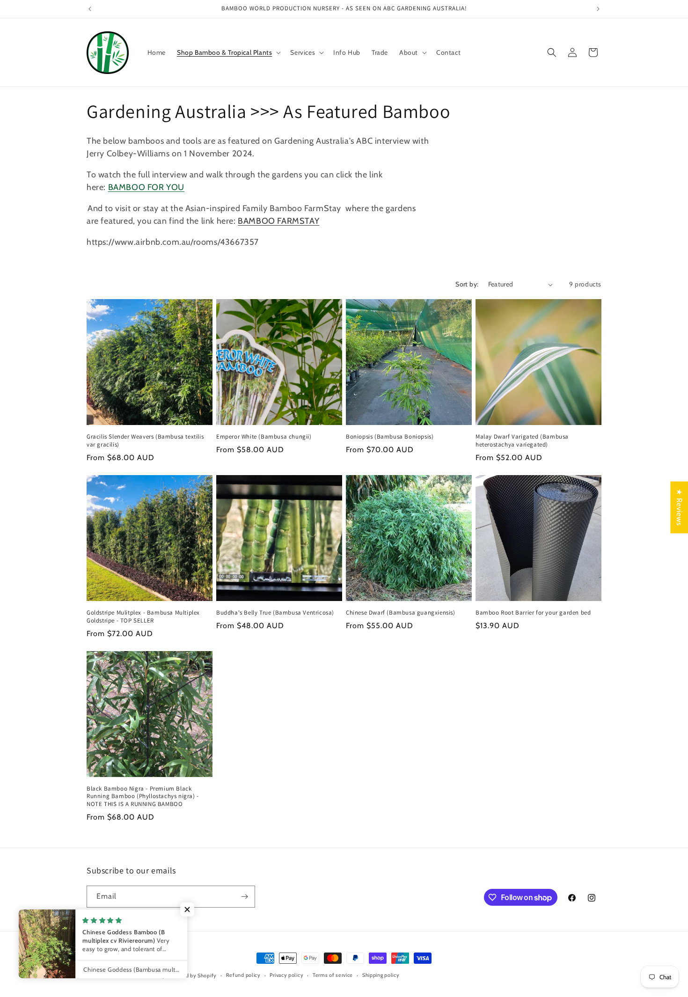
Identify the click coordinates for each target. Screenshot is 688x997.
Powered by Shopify (192, 975)
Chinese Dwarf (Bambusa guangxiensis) (400, 612)
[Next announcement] (598, 9)
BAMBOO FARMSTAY (278, 221)
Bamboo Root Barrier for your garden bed (533, 612)
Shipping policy (381, 975)
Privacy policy (286, 975)
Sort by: (466, 284)
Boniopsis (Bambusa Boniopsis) (389, 436)
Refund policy (243, 975)
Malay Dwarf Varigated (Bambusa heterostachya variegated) (522, 440)
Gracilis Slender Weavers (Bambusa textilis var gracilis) (145, 440)
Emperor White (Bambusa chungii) (264, 436)
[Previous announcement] (90, 9)
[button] (228, 52)
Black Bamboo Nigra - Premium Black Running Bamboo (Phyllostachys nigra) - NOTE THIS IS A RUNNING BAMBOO (143, 796)
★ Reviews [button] (679, 507)
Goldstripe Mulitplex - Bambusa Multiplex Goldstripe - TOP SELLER (143, 616)
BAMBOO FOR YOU (146, 187)
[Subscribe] (244, 897)
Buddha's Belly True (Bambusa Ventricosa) (275, 612)
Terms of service (333, 975)
